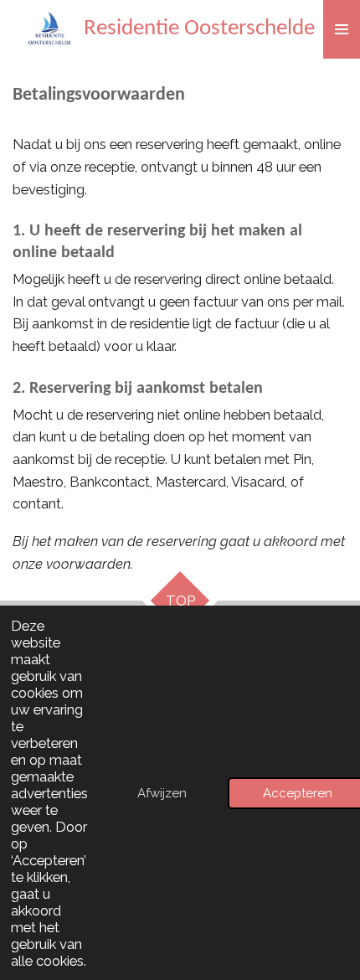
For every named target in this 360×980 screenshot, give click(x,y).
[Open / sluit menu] (341, 29)
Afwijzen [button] (162, 793)
